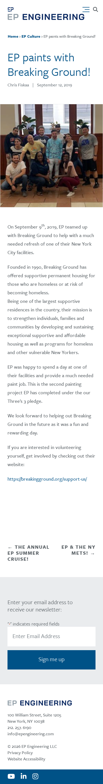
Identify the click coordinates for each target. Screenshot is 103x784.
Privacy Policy (20, 752)
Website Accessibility (26, 759)
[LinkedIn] (23, 776)
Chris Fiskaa (18, 85)
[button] (87, 8)
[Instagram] (35, 776)
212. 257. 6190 (19, 727)
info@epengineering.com (31, 734)
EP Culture (31, 36)
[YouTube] (11, 776)
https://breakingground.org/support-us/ (47, 478)
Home (13, 36)
